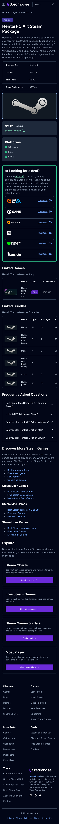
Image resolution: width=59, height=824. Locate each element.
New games (13, 476)
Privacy (10, 818)
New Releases (38, 708)
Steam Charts (10, 713)
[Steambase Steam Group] (35, 795)
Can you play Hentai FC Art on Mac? (24, 430)
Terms (19, 818)
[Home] (3, 12)
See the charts (27, 580)
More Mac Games (16, 516)
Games (6, 691)
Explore (7, 801)
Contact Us (46, 818)
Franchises (8, 760)
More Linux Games (17, 534)
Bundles (7, 708)
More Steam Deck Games (20, 498)
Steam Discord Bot (13, 779)
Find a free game (28, 609)
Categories (9, 738)
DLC (5, 697)
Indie (23, 351)
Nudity (24, 327)
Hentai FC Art (27, 12)
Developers (9, 749)
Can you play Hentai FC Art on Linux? (25, 437)
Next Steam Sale (12, 790)
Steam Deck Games (41, 719)
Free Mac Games (16, 513)
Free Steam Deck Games (20, 494)
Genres (7, 732)
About (36, 818)
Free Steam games (17, 473)
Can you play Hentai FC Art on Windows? (27, 422)
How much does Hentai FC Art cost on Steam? (26, 405)
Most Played (37, 697)
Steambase (35, 776)
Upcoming (36, 713)
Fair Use (28, 818)
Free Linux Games (16, 531)
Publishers (8, 754)
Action (24, 374)
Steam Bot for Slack (13, 784)
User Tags (8, 743)
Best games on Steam (18, 470)
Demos (7, 702)
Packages (12, 12)
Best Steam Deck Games (20, 491)
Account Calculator (13, 795)
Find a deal (28, 638)
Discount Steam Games (43, 738)
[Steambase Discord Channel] (31, 795)
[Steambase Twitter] (40, 795)
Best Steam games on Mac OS (23, 509)
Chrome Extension (12, 773)
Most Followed (38, 702)
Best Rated (36, 691)
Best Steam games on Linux (21, 528)
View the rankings (28, 667)
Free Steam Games (40, 743)
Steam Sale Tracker (41, 732)
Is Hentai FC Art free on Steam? (22, 414)
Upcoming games (16, 480)
